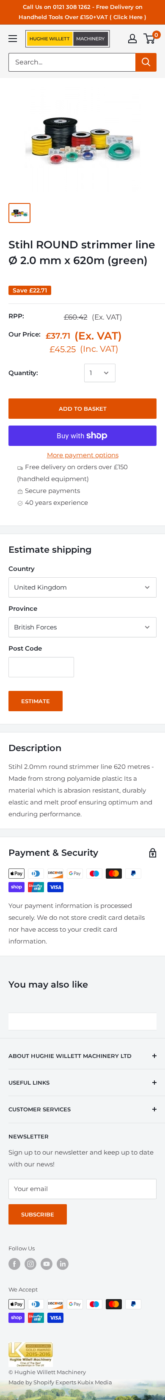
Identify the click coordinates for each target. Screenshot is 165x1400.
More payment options (82, 455)
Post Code (25, 648)
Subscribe (37, 1214)
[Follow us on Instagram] (30, 1264)
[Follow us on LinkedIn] (63, 1264)
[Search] (146, 62)
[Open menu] (12, 38)
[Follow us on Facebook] (14, 1264)
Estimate (35, 701)
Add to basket (83, 408)
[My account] (132, 38)
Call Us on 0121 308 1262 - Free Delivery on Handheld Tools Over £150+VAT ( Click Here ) (82, 11)
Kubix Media (94, 1382)
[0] (149, 38)
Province (22, 608)
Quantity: (23, 373)
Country (21, 569)
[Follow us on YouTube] (46, 1264)
